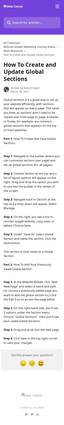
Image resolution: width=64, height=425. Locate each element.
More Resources (13, 51)
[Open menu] (57, 6)
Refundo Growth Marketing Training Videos (29, 46)
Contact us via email (32, 407)
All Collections (12, 43)
